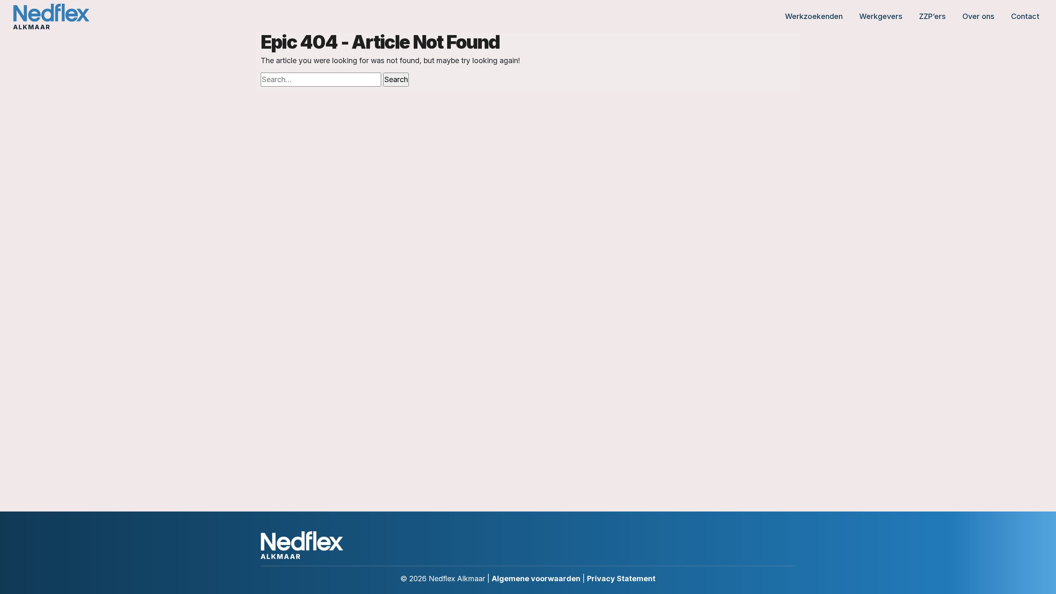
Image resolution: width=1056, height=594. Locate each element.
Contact (1025, 16)
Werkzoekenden (814, 16)
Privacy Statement (621, 578)
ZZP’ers (932, 16)
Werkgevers (881, 16)
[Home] (51, 16)
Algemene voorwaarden (536, 578)
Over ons (978, 16)
